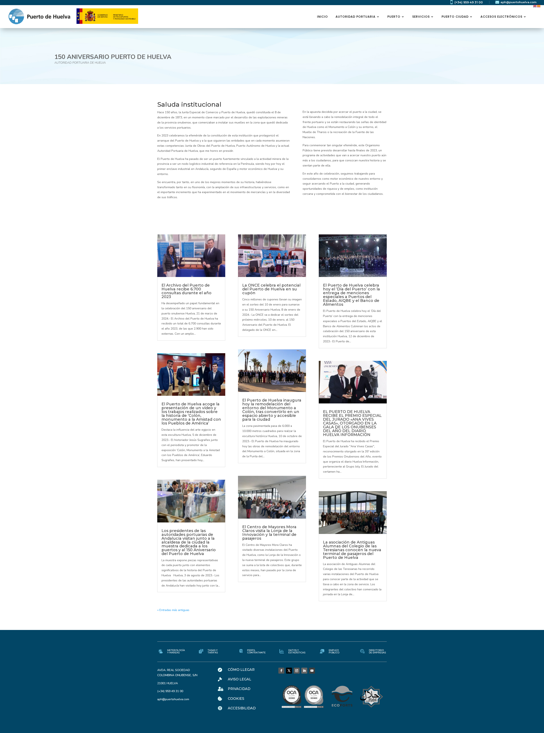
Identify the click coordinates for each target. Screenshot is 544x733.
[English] (535, 6)
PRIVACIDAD (239, 689)
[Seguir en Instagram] (297, 671)
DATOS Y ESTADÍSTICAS (296, 651)
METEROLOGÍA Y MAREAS (176, 651)
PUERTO (393, 16)
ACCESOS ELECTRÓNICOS (501, 16)
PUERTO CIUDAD (455, 16)
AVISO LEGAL (239, 679)
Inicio (322, 16)
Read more (37, 80)
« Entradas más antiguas (173, 610)
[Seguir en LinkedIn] (304, 671)
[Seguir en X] (289, 671)
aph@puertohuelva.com (518, 2)
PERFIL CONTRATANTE (256, 651)
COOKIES (236, 699)
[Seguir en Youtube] (312, 671)
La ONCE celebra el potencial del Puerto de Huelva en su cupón (271, 289)
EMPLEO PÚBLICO (334, 651)
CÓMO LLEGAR (241, 670)
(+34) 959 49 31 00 (469, 2)
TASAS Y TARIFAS (213, 651)
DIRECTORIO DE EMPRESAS (377, 651)
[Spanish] (539, 6)
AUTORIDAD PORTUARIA (355, 16)
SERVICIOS (421, 16)
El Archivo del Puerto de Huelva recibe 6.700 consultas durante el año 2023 (186, 291)
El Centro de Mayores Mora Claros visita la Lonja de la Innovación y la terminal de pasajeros (269, 533)
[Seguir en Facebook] (281, 671)
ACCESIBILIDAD (242, 708)
